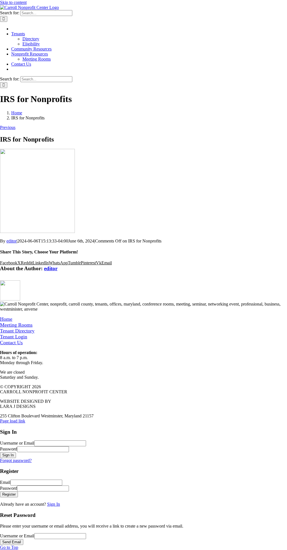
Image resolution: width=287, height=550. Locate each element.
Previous (7, 127)
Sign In (53, 504)
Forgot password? (16, 460)
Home (6, 319)
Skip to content (13, 2)
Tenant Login (13, 336)
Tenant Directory (17, 331)
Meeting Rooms (16, 325)
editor (11, 241)
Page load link (12, 421)
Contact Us (11, 342)
